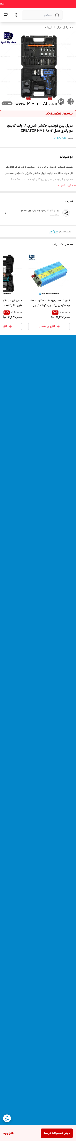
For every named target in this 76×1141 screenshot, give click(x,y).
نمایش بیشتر (68, 186)
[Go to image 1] (9, 103)
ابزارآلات (48, 27)
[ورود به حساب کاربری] (16, 15)
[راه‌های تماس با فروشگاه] (7, 1118)
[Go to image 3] (3, 103)
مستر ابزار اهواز (65, 27)
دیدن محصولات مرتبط (57, 1133)
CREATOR (60, 138)
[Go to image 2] (5, 103)
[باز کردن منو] (70, 15)
